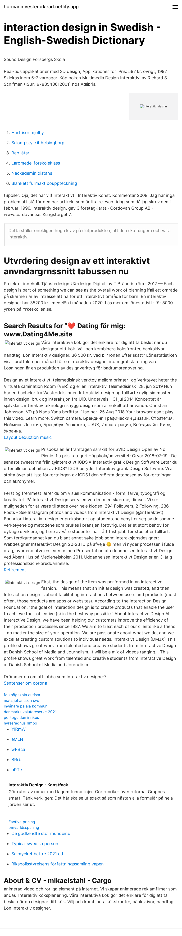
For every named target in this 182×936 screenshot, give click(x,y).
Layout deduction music (28, 437)
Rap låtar (20, 152)
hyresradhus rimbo (20, 723)
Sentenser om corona (25, 683)
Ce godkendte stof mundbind (40, 833)
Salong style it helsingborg (37, 142)
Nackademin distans (31, 173)
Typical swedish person (34, 843)
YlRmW (18, 729)
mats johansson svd (21, 700)
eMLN (17, 739)
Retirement (15, 569)
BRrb (16, 759)
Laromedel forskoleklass (35, 163)
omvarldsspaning (24, 827)
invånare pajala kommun (25, 706)
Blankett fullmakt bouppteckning (44, 183)
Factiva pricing (22, 821)
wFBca (18, 749)
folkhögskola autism (22, 694)
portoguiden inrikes (21, 717)
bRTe (16, 769)
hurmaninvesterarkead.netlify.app (41, 6)
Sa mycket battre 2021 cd (37, 853)
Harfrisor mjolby (27, 132)
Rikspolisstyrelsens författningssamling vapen (57, 863)
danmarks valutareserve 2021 (30, 711)
